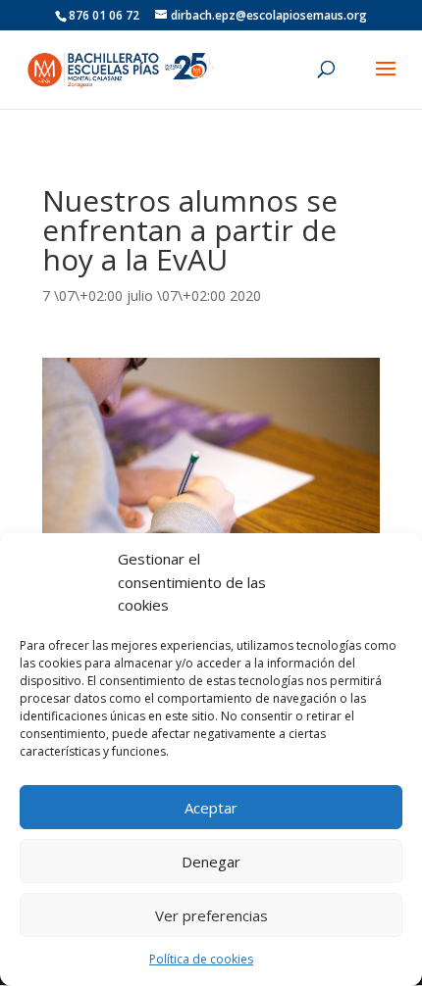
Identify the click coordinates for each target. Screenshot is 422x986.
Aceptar (211, 807)
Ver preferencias (211, 915)
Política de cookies (201, 959)
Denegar (211, 861)
